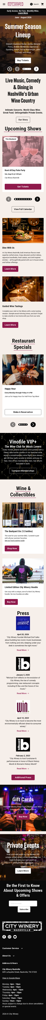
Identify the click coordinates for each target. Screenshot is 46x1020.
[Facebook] (4, 937)
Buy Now (11, 602)
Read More (22, 650)
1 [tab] (24, 69)
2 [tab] (25, 69)
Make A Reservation (23, 412)
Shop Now (12, 548)
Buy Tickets (23, 60)
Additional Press (23, 777)
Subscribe (24, 909)
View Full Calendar (23, 209)
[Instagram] (9, 937)
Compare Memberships (23, 471)
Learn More (23, 13)
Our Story (23, 119)
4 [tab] (29, 69)
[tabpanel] (23, 44)
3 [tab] (27, 69)
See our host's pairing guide (15, 541)
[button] (4, 4)
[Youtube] (15, 937)
